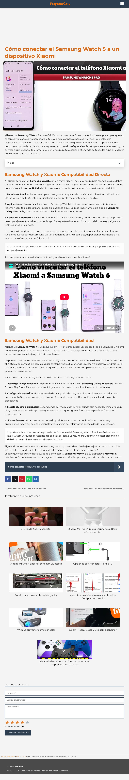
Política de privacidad (30, 771)
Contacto (64, 771)
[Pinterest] (22, 479)
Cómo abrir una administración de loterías (102, 489)
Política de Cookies (50, 771)
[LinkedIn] (36, 479)
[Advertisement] (64, 26)
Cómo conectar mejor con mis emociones (26, 489)
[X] (15, 479)
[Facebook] (8, 479)
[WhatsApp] (29, 479)
